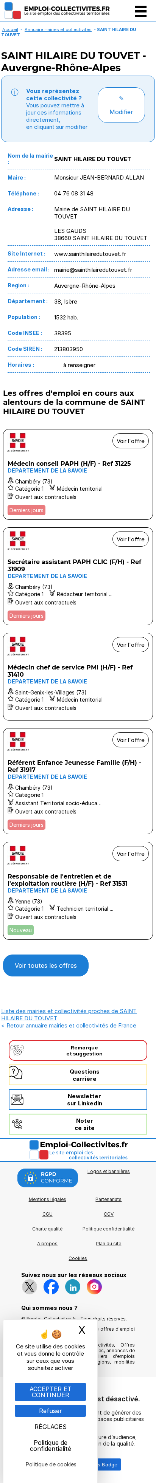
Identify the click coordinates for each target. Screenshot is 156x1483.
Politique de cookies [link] (51, 1464)
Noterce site (85, 1124)
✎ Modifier (121, 105)
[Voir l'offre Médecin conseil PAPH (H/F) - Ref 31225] (78, 474)
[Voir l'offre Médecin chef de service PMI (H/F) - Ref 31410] (78, 676)
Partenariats (108, 1199)
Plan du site (108, 1243)
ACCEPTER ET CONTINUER (51, 1392)
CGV (109, 1214)
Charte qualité (47, 1229)
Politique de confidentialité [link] (50, 1445)
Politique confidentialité (108, 1229)
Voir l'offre (131, 441)
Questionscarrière (85, 1075)
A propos (47, 1243)
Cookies (78, 1258)
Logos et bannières (108, 1171)
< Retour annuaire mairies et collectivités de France (68, 1025)
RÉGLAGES (50, 1426)
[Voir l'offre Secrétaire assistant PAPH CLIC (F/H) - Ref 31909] (78, 576)
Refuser (50, 1411)
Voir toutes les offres (46, 965)
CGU (47, 1214)
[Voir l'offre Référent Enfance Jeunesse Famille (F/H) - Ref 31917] (78, 781)
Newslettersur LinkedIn (84, 1099)
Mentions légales (47, 1199)
